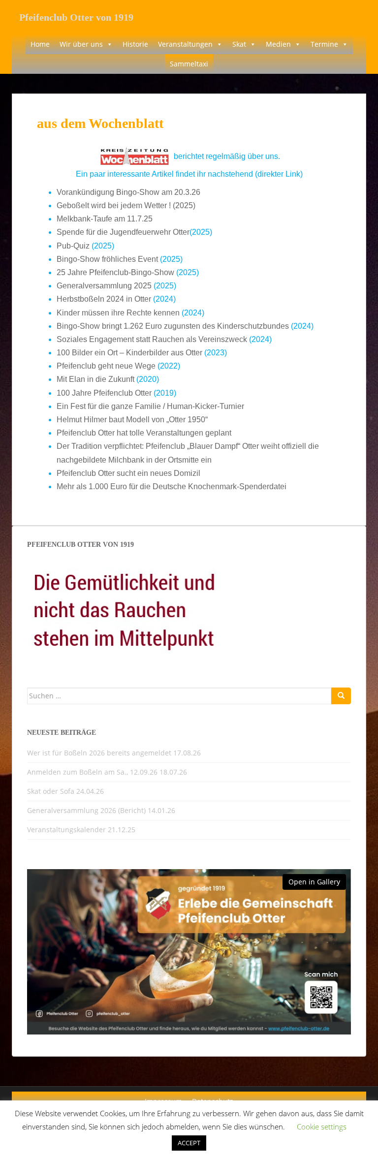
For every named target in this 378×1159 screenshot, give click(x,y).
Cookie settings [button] (321, 1126)
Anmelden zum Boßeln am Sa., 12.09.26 (92, 772)
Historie (135, 44)
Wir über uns (81, 44)
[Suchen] (341, 696)
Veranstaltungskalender (66, 829)
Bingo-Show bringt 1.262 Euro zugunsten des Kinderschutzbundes (173, 326)
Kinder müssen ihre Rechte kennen (118, 313)
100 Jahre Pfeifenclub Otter (104, 393)
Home (40, 44)
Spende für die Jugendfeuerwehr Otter (123, 232)
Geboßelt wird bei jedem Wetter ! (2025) (126, 205)
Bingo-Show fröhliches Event (107, 259)
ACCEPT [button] (189, 1142)
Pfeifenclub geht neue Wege (106, 366)
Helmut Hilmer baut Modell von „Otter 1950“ (132, 419)
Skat (239, 44)
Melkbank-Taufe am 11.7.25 (105, 219)
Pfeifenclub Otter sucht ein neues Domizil (128, 473)
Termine (324, 44)
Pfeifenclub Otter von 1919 (76, 17)
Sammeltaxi (189, 63)
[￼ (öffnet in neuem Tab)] (135, 156)
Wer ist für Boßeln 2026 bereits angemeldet (99, 752)
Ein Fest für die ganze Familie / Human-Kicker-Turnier (150, 406)
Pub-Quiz (74, 246)
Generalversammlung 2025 (104, 286)
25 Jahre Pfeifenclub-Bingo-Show (115, 272)
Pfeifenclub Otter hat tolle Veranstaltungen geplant (144, 433)
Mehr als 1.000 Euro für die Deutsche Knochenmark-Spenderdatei (171, 486)
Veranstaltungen (185, 44)
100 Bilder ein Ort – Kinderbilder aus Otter (129, 352)
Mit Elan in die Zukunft (95, 379)
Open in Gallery (314, 881)
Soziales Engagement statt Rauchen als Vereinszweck (152, 339)
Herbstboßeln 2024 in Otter (104, 299)
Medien (278, 44)
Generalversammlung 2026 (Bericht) (86, 810)
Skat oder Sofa (50, 791)
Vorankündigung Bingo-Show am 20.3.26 (128, 192)
